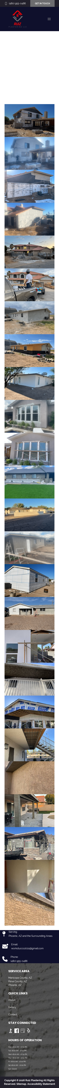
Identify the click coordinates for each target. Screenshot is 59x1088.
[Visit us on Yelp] (28, 1030)
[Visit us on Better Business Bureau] (10, 1030)
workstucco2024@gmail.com (27, 948)
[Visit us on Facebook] (16, 1030)
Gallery (12, 1007)
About (11, 999)
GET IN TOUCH (42, 3)
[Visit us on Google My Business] (22, 1030)
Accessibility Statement (41, 1084)
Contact (12, 1014)
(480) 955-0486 (17, 3)
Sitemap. (21, 1084)
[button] (49, 19)
